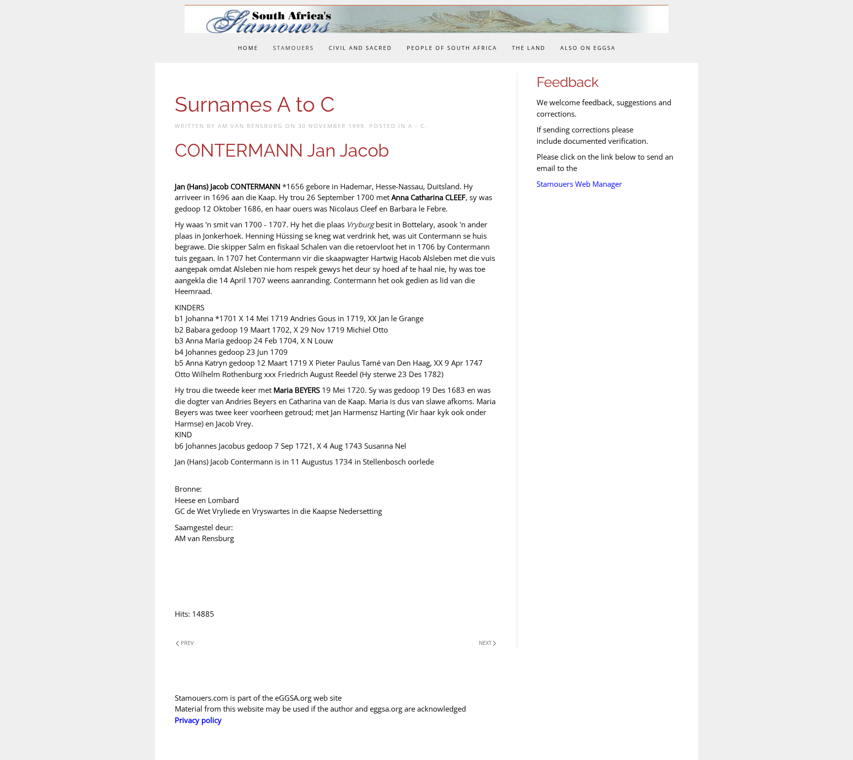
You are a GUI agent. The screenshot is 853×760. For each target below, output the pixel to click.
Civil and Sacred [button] (360, 47)
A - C (416, 125)
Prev (187, 642)
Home (248, 47)
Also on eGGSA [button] (588, 47)
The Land (528, 47)
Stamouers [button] (293, 47)
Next (485, 642)
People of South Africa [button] (452, 47)
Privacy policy (198, 720)
